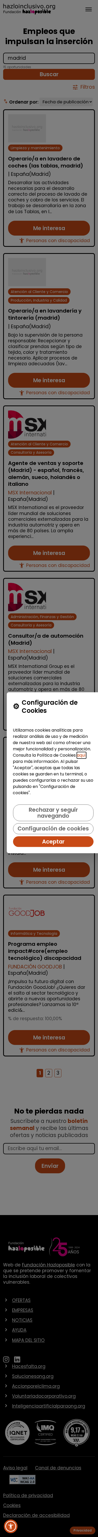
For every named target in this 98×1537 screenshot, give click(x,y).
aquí (81, 755)
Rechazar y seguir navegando (53, 813)
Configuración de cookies (53, 829)
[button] (10, 1526)
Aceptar (53, 841)
